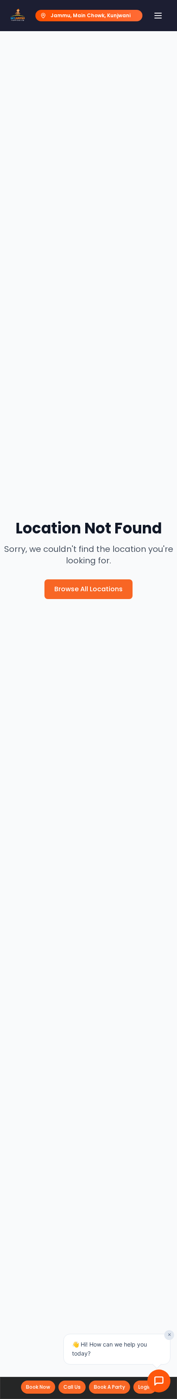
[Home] (18, 15)
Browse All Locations (88, 589)
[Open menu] (158, 16)
